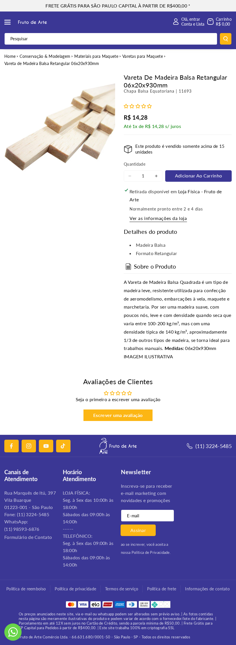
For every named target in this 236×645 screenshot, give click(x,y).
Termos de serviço (121, 588)
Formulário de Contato (28, 537)
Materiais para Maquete (96, 56)
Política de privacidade (75, 588)
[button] (10, 22)
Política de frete (161, 588)
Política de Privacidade (151, 552)
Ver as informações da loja (158, 218)
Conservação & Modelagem (45, 56)
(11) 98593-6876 (21, 529)
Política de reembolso (26, 588)
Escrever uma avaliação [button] (118, 415)
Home (10, 56)
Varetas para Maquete (142, 56)
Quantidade (134, 164)
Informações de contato (207, 588)
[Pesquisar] (225, 39)
